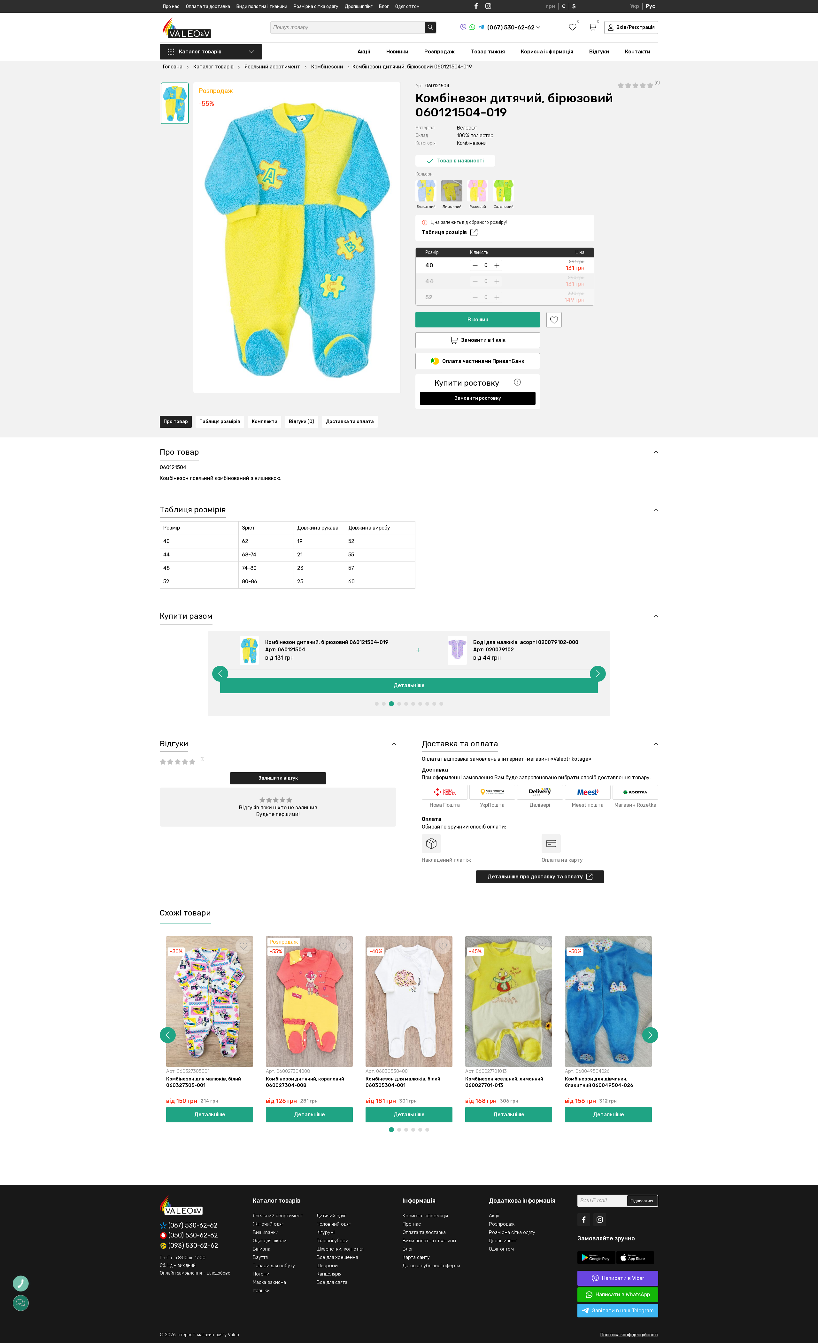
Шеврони (327, 1265)
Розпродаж (439, 52)
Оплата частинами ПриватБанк (483, 361)
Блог (384, 6)
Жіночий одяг (268, 1224)
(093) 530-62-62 (193, 1245)
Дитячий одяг (331, 1216)
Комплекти (264, 421)
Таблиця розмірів (444, 232)
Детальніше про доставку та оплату (535, 877)
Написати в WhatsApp (623, 1295)
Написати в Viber (623, 1278)
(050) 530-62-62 (193, 1235)
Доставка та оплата (350, 421)
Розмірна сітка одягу (316, 6)
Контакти (637, 52)
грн (550, 6)
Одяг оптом (407, 6)
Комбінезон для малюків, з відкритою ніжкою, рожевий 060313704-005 (699, 1085)
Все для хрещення (337, 1257)
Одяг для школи (270, 1241)
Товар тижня (488, 52)
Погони (261, 1274)
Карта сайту (416, 1257)
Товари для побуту (274, 1265)
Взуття (260, 1257)
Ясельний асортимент (278, 1216)
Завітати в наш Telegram (623, 1311)
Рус (650, 6)
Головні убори (332, 1241)
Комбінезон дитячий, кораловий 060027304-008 (305, 1082)
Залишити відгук (278, 778)
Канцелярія (329, 1274)
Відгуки (599, 52)
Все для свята (332, 1282)
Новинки (397, 52)
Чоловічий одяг (334, 1224)
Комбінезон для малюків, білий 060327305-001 (203, 1082)
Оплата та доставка (208, 6)
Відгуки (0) (301, 421)
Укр (634, 6)
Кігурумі (326, 1232)
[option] (174, 103)
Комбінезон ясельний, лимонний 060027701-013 (504, 1082)
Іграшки (261, 1290)
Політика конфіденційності (629, 1335)
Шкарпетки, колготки (340, 1249)
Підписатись (642, 1200)
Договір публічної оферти (431, 1265)
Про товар (176, 421)
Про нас (171, 6)
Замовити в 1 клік (483, 340)
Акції (364, 52)
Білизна (261, 1249)
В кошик (477, 320)
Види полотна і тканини (261, 6)
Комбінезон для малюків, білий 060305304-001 (403, 1082)
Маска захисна (269, 1282)
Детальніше (409, 685)
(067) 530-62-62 (193, 1225)
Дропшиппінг (359, 6)
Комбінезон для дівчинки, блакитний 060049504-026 (599, 1082)
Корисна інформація (547, 52)
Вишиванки (265, 1232)
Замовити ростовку (478, 398)
